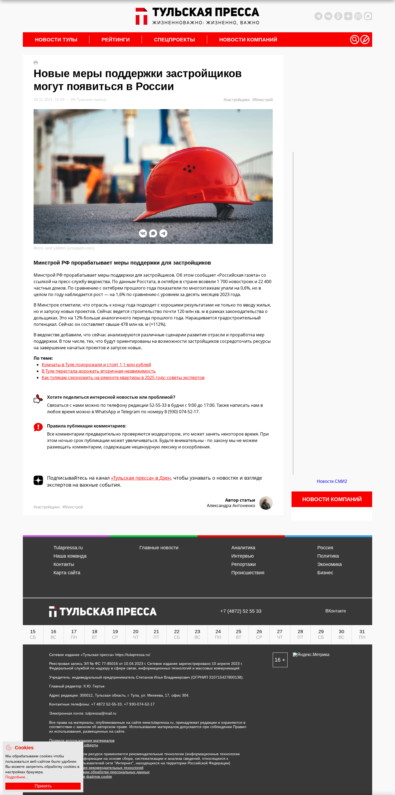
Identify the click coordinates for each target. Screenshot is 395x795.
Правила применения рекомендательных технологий (96, 767)
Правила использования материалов (81, 740)
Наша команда (70, 556)
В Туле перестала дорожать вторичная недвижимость (99, 371)
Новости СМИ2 (332, 481)
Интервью (242, 556)
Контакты (63, 564)
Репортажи (243, 564)
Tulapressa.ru (68, 547)
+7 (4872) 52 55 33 (240, 611)
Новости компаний (248, 39)
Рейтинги (116, 39)
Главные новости (158, 547)
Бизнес (325, 572)
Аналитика (243, 547)
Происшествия (247, 572)
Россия (325, 547)
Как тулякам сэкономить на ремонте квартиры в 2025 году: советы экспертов (123, 377)
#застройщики (237, 99)
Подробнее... (16, 777)
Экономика (329, 564)
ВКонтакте (335, 611)
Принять (43, 786)
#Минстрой (262, 99)
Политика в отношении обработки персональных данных (99, 772)
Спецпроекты (174, 39)
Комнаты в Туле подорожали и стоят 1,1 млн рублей (96, 365)
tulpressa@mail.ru (100, 713)
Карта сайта (66, 572)
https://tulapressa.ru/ (132, 655)
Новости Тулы (56, 39)
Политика (328, 556)
